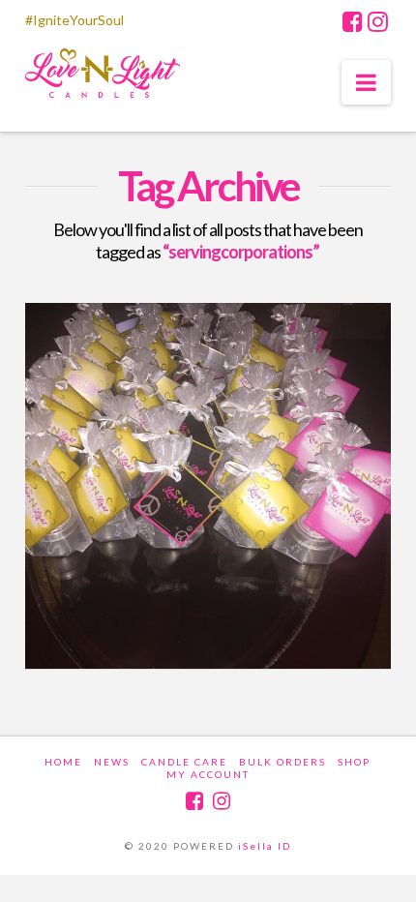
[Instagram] (378, 21)
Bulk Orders (282, 761)
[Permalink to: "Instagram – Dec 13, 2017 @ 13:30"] (208, 486)
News (112, 761)
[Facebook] (352, 21)
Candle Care (184, 761)
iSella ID (264, 846)
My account (208, 774)
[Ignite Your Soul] (102, 76)
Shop (354, 761)
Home (63, 761)
